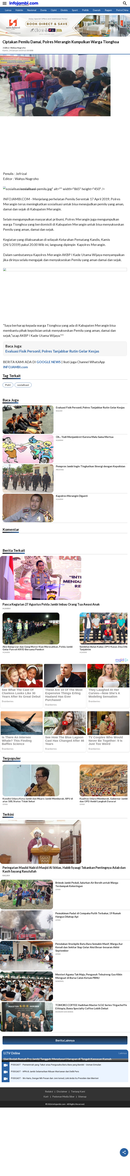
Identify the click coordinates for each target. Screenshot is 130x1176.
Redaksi (49, 1091)
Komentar (11, 529)
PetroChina (122, 10)
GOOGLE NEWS (49, 362)
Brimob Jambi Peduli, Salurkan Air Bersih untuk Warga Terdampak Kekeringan (86, 884)
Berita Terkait (14, 550)
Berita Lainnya (65, 1040)
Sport (75, 10)
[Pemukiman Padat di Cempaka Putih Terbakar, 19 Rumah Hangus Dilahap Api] (26, 925)
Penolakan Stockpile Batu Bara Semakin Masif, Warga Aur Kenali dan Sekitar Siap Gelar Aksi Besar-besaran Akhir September (89, 947)
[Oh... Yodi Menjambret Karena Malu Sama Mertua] (28, 449)
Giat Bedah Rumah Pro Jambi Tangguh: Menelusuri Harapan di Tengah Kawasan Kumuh (57, 1058)
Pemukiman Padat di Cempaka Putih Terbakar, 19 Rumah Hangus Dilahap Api (88, 915)
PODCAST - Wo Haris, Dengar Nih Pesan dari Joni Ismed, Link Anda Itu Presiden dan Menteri (55, 1078)
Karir (46, 1096)
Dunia (43, 10)
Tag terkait (12, 375)
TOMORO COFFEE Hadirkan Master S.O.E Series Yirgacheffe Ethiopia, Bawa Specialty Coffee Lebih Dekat (91, 1006)
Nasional (31, 10)
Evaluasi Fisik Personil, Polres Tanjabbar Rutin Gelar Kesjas (52, 351)
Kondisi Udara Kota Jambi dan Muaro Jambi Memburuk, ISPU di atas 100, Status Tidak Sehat (38, 800)
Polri (8, 384)
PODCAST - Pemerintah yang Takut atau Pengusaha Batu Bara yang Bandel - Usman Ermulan (56, 1065)
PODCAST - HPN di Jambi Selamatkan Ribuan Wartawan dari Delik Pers (45, 1071)
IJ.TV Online (11, 1053)
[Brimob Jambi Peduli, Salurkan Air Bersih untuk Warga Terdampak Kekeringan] (26, 894)
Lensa (8, 10)
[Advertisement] (65, 144)
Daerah (97, 10)
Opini (54, 10)
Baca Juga (11, 400)
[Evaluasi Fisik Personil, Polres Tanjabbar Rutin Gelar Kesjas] (28, 419)
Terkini (8, 814)
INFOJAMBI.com (15, 367)
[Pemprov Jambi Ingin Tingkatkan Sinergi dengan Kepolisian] (28, 478)
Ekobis (64, 10)
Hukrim (19, 10)
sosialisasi (23, 384)
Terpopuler (12, 758)
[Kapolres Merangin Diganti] (28, 508)
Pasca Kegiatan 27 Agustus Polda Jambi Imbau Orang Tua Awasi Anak (51, 604)
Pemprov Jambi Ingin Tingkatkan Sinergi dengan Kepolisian (90, 466)
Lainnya (123, 1053)
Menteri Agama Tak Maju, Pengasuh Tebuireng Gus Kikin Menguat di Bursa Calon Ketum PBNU (88, 976)
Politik (85, 10)
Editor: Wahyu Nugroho (15, 47)
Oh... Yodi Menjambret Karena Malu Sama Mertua (84, 436)
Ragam (108, 10)
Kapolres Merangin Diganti (72, 495)
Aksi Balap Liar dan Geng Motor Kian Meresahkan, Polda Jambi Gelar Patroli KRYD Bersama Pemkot (38, 648)
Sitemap (82, 1096)
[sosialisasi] (12, 188)
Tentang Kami (78, 1091)
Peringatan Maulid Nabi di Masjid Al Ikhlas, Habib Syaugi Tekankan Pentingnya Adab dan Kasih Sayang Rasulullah (64, 869)
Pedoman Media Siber (63, 1096)
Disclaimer (62, 1091)
